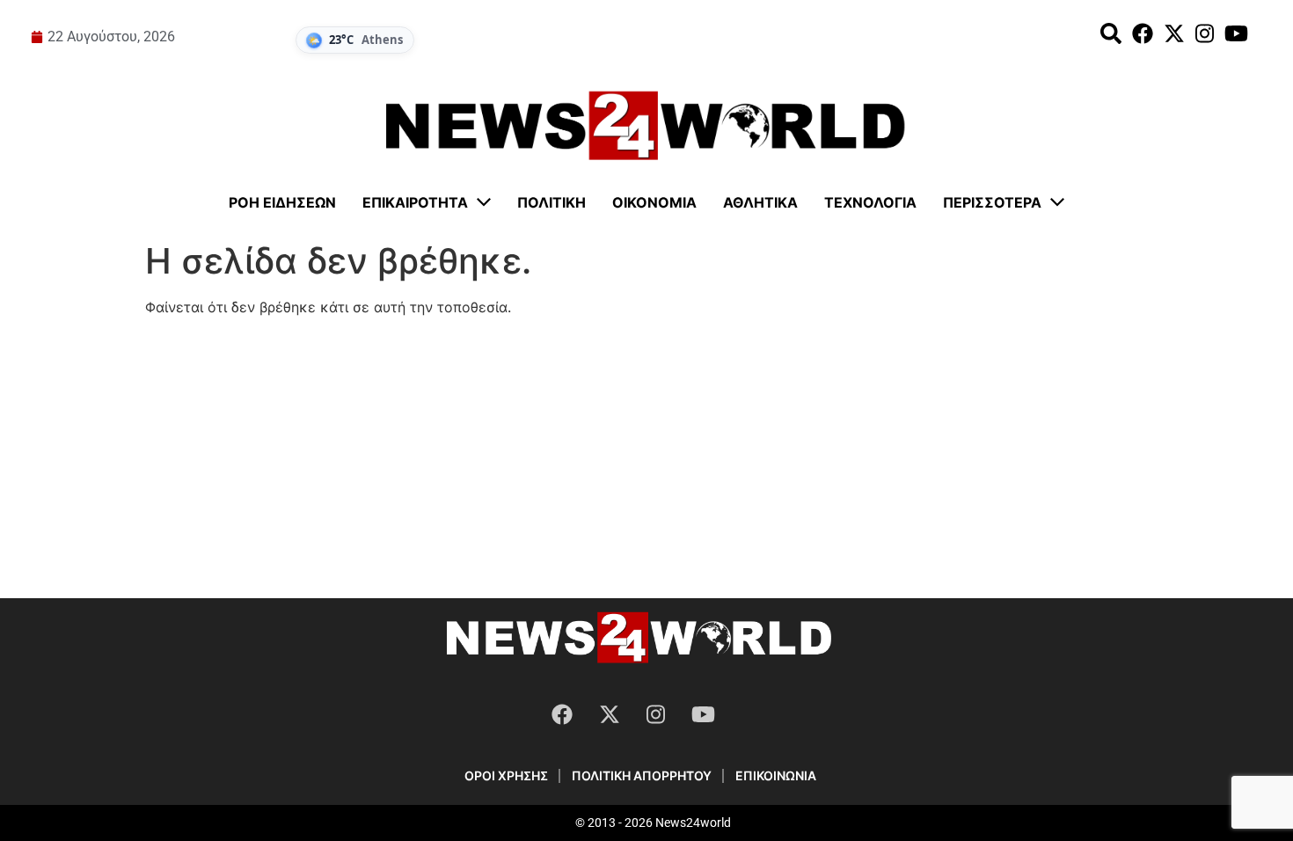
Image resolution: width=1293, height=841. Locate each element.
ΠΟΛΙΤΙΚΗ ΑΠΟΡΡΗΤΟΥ (642, 775)
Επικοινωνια (775, 775)
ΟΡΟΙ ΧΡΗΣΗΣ (506, 775)
